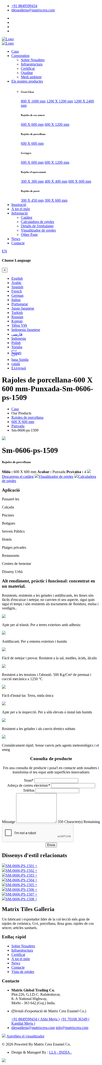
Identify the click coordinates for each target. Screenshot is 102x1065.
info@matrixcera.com (72, 1028)
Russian (17, 317)
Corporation (20, 56)
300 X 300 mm (32, 181)
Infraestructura (31, 64)
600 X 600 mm (32, 124)
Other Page (29, 235)
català (15, 364)
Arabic (16, 283)
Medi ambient (31, 77)
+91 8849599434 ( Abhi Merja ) (35, 1019)
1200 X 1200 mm (59, 101)
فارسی (17, 334)
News (15, 239)
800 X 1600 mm (33, 101)
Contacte (18, 243)
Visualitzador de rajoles (38, 230)
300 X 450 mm (32, 200)
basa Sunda (19, 360)
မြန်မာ (16, 353)
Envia (51, 845)
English (17, 278)
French (16, 291)
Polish (16, 343)
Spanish (17, 287)
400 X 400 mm (56, 181)
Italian (16, 300)
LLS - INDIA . (60, 1052)
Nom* (28, 780)
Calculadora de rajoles (37, 222)
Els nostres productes (27, 81)
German (17, 295)
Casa (15, 51)
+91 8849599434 (24, 6)
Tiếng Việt (19, 325)
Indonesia (18, 338)
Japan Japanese (22, 308)
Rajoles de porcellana (27, 417)
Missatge (8, 822)
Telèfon (28, 790)
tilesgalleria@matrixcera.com (33, 10)
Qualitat (27, 73)
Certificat (28, 68)
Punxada (17, 426)
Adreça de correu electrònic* (28, 785)
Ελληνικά (18, 368)
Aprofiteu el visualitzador (25, 1036)
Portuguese (19, 304)
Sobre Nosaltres (33, 60)
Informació (19, 213)
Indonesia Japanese (25, 330)
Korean (17, 321)
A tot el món (20, 209)
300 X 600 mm (56, 200)
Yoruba (16, 347)
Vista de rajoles (22, 972)
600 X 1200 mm (57, 124)
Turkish (17, 313)
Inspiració (18, 205)
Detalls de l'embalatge (37, 226)
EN (4, 251)
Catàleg (26, 217)
